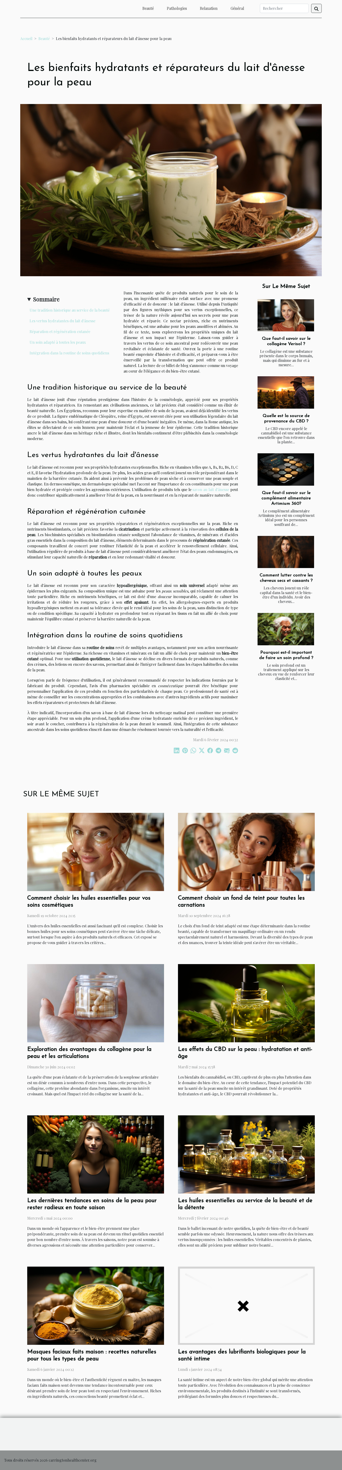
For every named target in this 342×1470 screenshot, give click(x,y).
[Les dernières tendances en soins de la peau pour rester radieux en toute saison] (95, 1153)
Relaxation (209, 8)
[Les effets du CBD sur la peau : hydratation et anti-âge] (246, 1002)
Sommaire (46, 299)
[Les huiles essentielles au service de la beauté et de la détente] (246, 1153)
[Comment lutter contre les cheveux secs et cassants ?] (286, 552)
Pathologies (177, 8)
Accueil (26, 38)
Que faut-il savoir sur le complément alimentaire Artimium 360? (286, 498)
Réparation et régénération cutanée (60, 331)
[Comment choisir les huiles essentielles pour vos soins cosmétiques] (95, 851)
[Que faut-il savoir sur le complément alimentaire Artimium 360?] (286, 469)
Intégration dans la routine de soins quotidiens (69, 352)
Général (237, 8)
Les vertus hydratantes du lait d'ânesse (62, 320)
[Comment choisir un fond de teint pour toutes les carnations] (246, 851)
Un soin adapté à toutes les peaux (58, 342)
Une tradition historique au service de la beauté (70, 310)
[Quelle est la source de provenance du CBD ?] (286, 392)
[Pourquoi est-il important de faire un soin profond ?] (286, 629)
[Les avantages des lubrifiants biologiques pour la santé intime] (246, 1305)
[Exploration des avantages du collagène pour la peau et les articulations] (95, 1002)
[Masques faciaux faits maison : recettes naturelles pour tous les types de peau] (95, 1305)
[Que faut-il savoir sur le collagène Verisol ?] (286, 315)
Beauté (148, 8)
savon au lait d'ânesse (210, 489)
